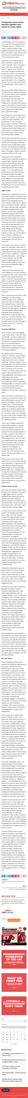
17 (6, 1037)
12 (14, 1034)
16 (3, 1037)
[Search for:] (14, 17)
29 (24, 1039)
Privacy (14, 10)
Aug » (15, 1044)
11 (10, 1034)
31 (6, 1042)
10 (6, 1034)
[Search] (25, 1021)
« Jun (12, 1044)
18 (10, 1037)
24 (6, 1039)
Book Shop (14, 7)
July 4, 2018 (5, 30)
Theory (6, 7)
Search (3, 1019)
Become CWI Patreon (14, 920)
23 (3, 1039)
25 (10, 1039)
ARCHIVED (5, 1090)
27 (17, 1039)
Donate (21, 7)
